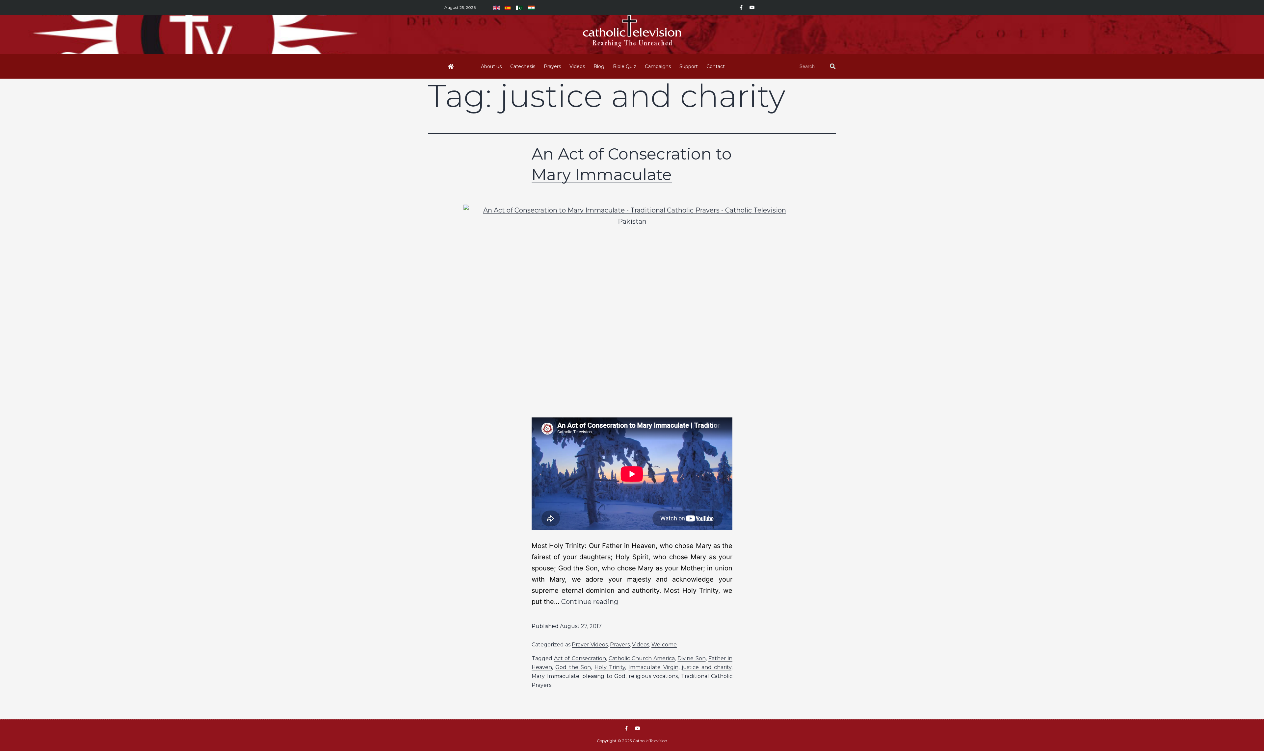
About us (491, 66)
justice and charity (706, 667)
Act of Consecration (580, 658)
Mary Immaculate (555, 676)
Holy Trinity (609, 667)
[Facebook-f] (741, 7)
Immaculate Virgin (653, 667)
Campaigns (658, 66)
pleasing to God (603, 676)
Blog (598, 66)
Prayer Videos (590, 644)
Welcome (664, 644)
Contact (715, 66)
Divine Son (691, 658)
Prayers (552, 66)
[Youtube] (752, 7)
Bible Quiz (624, 66)
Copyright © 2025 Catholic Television (632, 740)
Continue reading (589, 602)
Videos (577, 66)
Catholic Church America (642, 658)
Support (688, 66)
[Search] (832, 66)
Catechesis (522, 66)
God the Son (573, 667)
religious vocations (653, 676)
